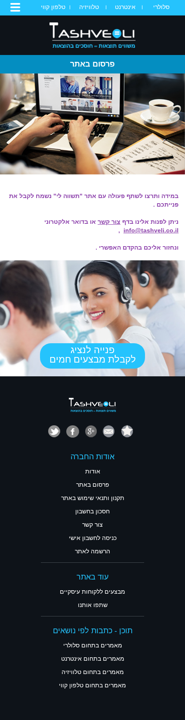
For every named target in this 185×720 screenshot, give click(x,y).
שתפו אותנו (93, 604)
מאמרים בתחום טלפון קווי (92, 685)
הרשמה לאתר (92, 551)
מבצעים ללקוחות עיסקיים (92, 591)
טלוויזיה (89, 6)
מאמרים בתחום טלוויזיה (93, 671)
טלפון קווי (53, 6)
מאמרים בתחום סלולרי (92, 645)
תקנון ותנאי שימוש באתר (92, 497)
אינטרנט (125, 6)
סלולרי (161, 6)
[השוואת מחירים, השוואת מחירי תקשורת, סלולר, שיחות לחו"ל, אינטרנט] (92, 35)
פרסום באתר (92, 484)
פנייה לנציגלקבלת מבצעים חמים (92, 355)
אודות (92, 471)
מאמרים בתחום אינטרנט (92, 658)
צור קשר (92, 524)
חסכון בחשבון (92, 511)
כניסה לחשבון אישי (93, 537)
